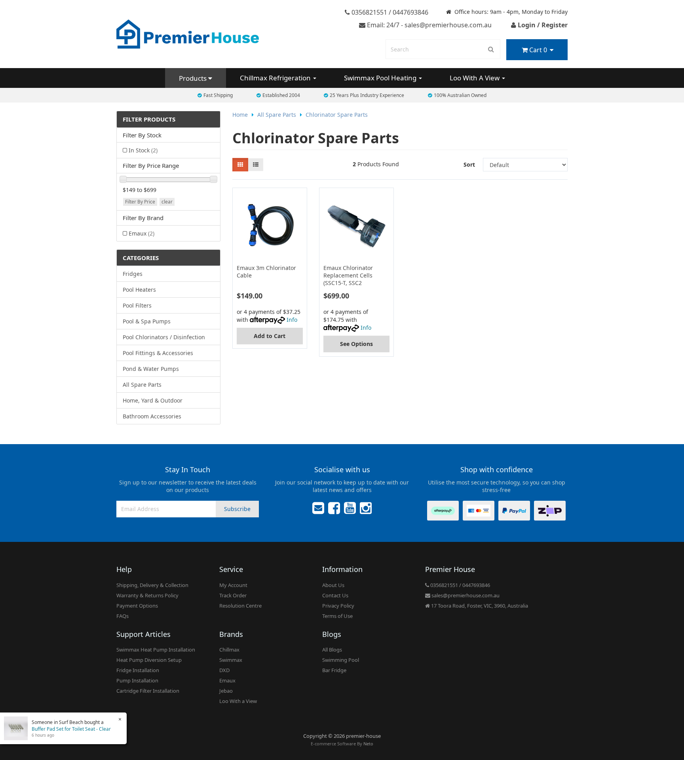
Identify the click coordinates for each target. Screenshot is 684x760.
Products (193, 78)
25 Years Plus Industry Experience (367, 95)
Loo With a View (238, 701)
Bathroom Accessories (152, 416)
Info (292, 319)
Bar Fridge (334, 670)
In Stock (143, 150)
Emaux (141, 233)
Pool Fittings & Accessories (158, 353)
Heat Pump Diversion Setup (149, 659)
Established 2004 (281, 95)
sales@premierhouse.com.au (465, 595)
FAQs (122, 615)
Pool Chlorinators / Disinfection (164, 337)
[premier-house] (187, 33)
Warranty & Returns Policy (147, 595)
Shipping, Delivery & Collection (152, 585)
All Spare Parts (142, 384)
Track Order (233, 595)
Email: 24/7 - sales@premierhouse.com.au (428, 25)
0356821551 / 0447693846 (389, 12)
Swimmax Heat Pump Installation (155, 649)
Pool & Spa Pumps (147, 321)
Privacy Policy (338, 605)
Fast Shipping (218, 95)
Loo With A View (475, 77)
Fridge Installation (137, 670)
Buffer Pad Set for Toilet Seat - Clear (71, 729)
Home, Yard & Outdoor (152, 400)
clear (167, 201)
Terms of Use (337, 615)
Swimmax (230, 659)
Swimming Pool (340, 659)
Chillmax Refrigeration (276, 77)
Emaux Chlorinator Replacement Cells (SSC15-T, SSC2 (348, 275)
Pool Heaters (139, 289)
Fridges (132, 273)
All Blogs (332, 649)
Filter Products (149, 119)
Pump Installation (137, 680)
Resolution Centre (240, 605)
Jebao (226, 690)
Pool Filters (137, 305)
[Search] (491, 49)
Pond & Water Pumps (151, 368)
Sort (469, 164)
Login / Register (542, 25)
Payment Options (137, 605)
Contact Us (335, 595)
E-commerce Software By (342, 744)
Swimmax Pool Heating (381, 77)
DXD (224, 670)
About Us (333, 585)
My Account (233, 585)
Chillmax (229, 649)
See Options (356, 344)
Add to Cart (269, 336)
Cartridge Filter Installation (147, 690)
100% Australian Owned (460, 95)
